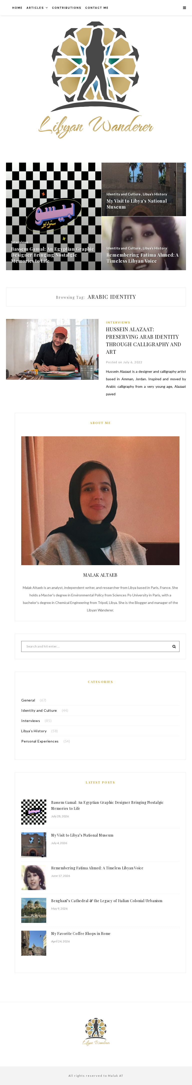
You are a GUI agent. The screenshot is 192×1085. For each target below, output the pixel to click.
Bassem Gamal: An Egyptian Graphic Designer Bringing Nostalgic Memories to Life (107, 805)
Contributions (67, 8)
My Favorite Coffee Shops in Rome (81, 933)
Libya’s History (33, 731)
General (28, 700)
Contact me (97, 8)
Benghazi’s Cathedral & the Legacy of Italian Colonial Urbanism (106, 900)
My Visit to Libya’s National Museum (82, 835)
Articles (35, 8)
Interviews (118, 322)
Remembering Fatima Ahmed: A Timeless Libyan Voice (97, 868)
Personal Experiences (40, 741)
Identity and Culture (39, 710)
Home (17, 8)
